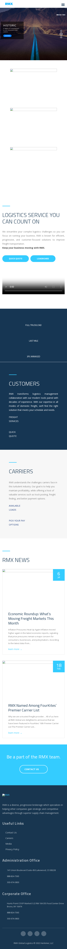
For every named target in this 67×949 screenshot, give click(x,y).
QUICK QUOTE (15, 258)
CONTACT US (31, 769)
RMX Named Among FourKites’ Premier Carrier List (32, 708)
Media (8, 843)
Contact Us (11, 832)
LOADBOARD (43, 258)
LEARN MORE (7, 35)
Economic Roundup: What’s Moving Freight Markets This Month (31, 618)
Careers (9, 838)
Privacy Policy (12, 849)
